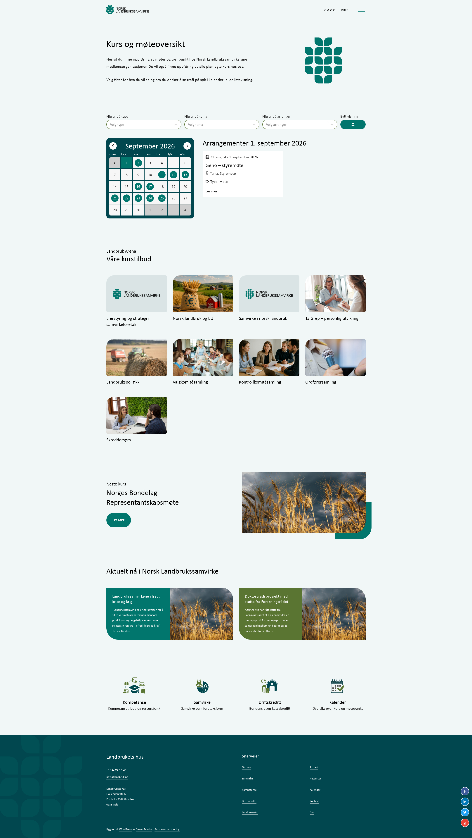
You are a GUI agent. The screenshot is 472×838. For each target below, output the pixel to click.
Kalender (315, 790)
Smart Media (144, 829)
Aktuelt (314, 767)
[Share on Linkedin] (465, 801)
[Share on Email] (465, 823)
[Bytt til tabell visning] (353, 124)
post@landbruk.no (117, 777)
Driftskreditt (249, 801)
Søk (312, 812)
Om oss (329, 10)
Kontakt (314, 801)
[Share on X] (465, 812)
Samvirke (247, 778)
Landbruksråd (250, 812)
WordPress (125, 829)
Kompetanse (249, 790)
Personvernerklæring (167, 829)
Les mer (211, 191)
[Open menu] (361, 10)
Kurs (344, 10)
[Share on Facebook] (465, 791)
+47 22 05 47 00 (116, 770)
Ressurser (315, 778)
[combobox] (110, 124)
